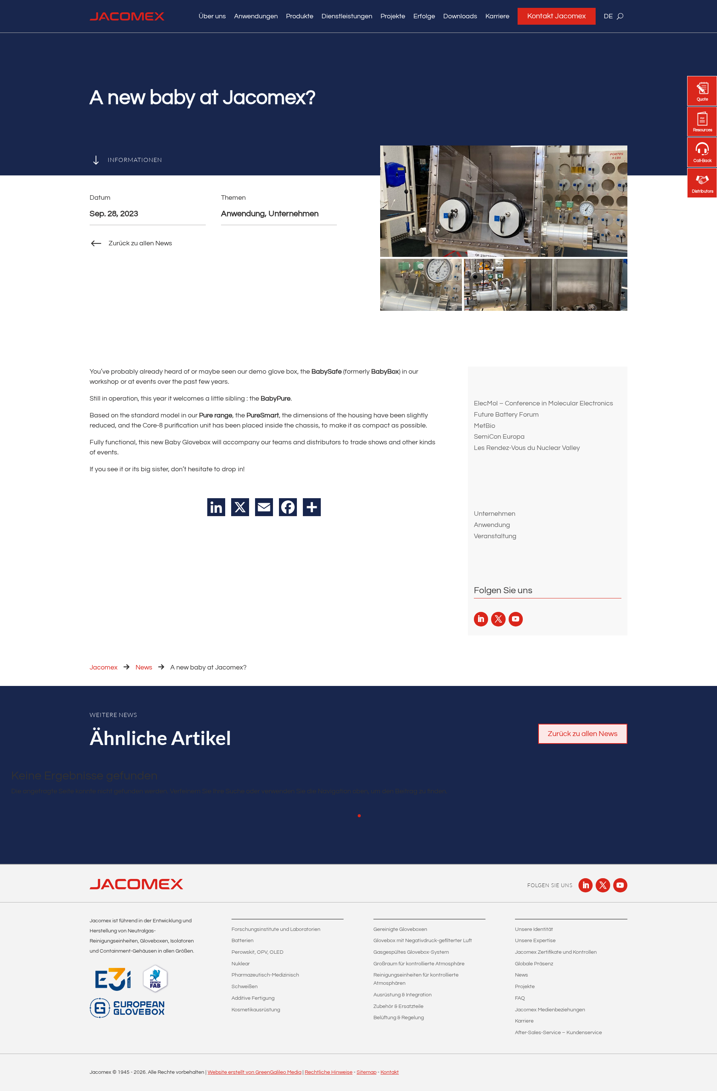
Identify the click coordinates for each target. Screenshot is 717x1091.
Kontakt (390, 1072)
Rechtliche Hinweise (329, 1072)
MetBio (484, 425)
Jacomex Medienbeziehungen (550, 1009)
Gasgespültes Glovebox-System (411, 952)
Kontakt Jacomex (556, 16)
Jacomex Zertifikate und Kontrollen (556, 952)
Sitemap (366, 1072)
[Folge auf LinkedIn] (481, 619)
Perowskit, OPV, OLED (257, 952)
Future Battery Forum (506, 414)
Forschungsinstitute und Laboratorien (276, 929)
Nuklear (241, 963)
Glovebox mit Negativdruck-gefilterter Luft (422, 940)
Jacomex (104, 667)
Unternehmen (494, 513)
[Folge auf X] (498, 619)
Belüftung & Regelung (398, 1017)
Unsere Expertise (535, 940)
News (144, 667)
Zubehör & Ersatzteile (398, 1006)
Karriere (497, 16)
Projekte (393, 16)
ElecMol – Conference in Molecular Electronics (543, 403)
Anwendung (492, 524)
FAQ (520, 998)
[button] (359, 815)
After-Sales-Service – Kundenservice (558, 1032)
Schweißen (245, 986)
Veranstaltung (495, 536)
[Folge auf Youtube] (516, 619)
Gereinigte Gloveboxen (400, 929)
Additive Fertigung (253, 998)
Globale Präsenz (534, 963)
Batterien (243, 940)
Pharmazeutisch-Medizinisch (265, 975)
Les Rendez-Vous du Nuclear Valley (527, 447)
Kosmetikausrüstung (256, 1009)
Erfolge (424, 16)
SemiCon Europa (499, 436)
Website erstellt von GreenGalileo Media (254, 1072)
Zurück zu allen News (583, 734)
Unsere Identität (534, 929)
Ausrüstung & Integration (402, 994)
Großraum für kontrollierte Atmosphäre (419, 963)
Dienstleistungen (347, 16)
